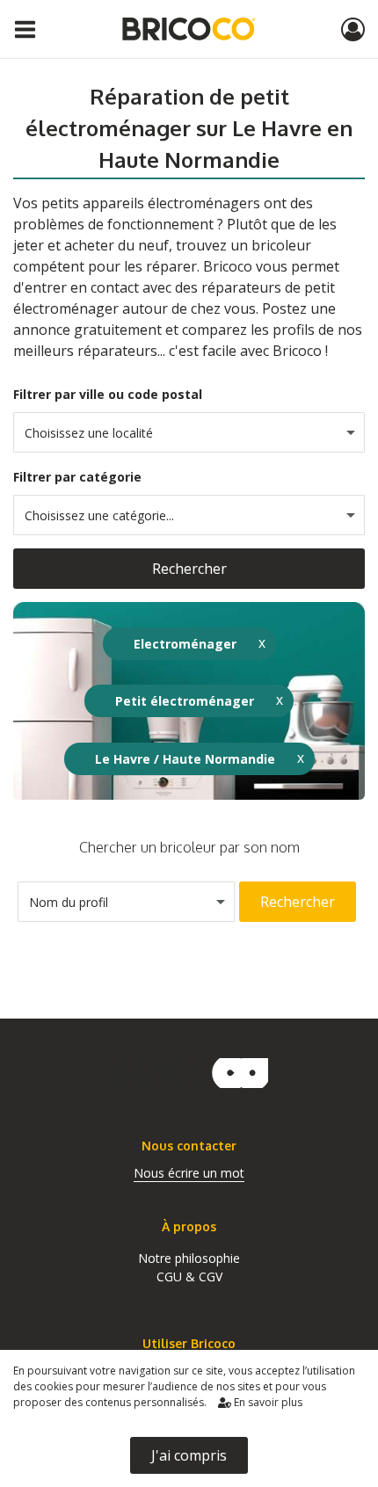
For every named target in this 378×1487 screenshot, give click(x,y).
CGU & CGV (189, 1276)
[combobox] (189, 432)
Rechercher (189, 568)
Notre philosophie (189, 1258)
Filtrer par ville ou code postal (107, 394)
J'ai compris (189, 1455)
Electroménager (185, 643)
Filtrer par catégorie (77, 476)
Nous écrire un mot (189, 1172)
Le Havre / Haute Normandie (185, 759)
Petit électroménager (184, 701)
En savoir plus (266, 1402)
